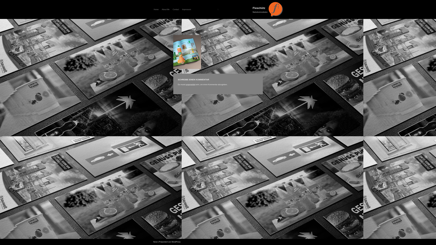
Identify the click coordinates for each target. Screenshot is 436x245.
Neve (155, 242)
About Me (166, 9)
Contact (176, 9)
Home (156, 9)
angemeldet (190, 85)
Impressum (186, 9)
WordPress (176, 242)
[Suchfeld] (218, 9)
